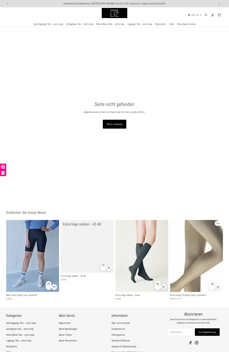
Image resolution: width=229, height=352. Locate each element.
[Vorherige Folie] (7, 3)
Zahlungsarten (118, 334)
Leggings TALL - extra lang (18, 340)
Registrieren (64, 323)
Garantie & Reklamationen (124, 346)
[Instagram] (196, 343)
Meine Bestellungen (68, 329)
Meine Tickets (65, 334)
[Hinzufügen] (54, 287)
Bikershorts (11, 346)
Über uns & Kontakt (121, 323)
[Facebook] (190, 343)
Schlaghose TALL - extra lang (19, 329)
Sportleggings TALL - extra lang (21, 323)
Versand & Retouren (121, 340)
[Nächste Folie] (219, 3)
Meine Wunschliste (68, 340)
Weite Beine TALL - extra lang (20, 334)
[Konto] (212, 15)
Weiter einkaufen (115, 124)
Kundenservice (118, 329)
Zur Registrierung (207, 332)
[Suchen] (206, 15)
